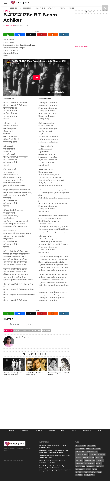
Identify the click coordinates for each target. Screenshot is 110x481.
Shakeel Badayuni (89, 475)
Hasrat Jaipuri (80, 469)
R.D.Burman (101, 454)
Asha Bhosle (17, 331)
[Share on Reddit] (53, 34)
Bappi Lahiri (79, 460)
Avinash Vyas (26, 331)
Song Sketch (25, 8)
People (62, 8)
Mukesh (88, 469)
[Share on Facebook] (20, 34)
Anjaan (99, 472)
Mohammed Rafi (80, 449)
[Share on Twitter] (31, 34)
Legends (13, 8)
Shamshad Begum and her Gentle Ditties (59, 374)
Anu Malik (78, 457)
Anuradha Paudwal (89, 472)
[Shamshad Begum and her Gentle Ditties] (59, 370)
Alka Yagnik (93, 454)
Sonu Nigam (79, 475)
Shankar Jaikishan (88, 457)
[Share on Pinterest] (42, 34)
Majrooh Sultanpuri (82, 454)
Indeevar (98, 463)
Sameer (98, 449)
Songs (71, 8)
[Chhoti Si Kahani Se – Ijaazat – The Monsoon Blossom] (14, 370)
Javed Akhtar (90, 466)
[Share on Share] (64, 34)
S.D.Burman (99, 466)
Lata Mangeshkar (81, 446)
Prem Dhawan (46, 331)
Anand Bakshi (90, 449)
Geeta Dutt (79, 472)
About (28, 14)
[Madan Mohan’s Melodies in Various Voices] (36, 370)
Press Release (16, 14)
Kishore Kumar (36, 331)
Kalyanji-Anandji (89, 463)
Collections (39, 8)
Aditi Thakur (10, 25)
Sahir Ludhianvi (80, 466)
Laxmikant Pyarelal (91, 452)
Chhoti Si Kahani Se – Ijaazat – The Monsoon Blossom (13, 374)
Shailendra (100, 460)
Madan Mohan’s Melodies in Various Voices (34, 374)
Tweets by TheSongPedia (81, 46)
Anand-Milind (79, 463)
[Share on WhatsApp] (8, 34)
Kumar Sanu (99, 457)
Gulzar (95, 469)
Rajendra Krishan (90, 460)
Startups (52, 8)
